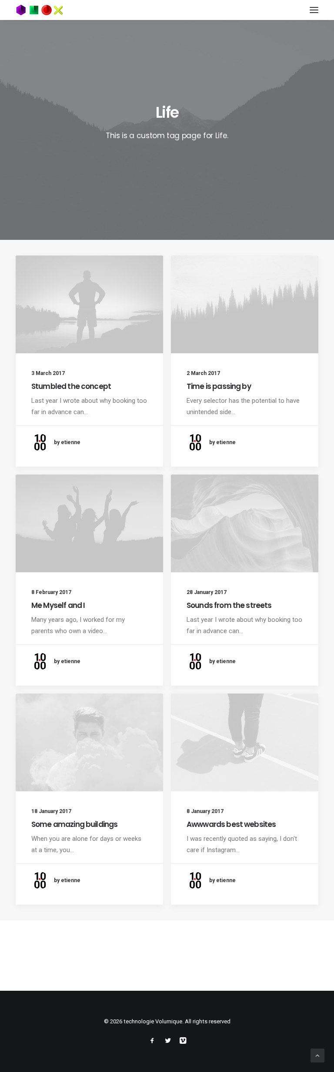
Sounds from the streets (229, 605)
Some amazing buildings (74, 824)
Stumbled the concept (71, 386)
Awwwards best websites (231, 824)
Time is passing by (219, 386)
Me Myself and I (58, 605)
